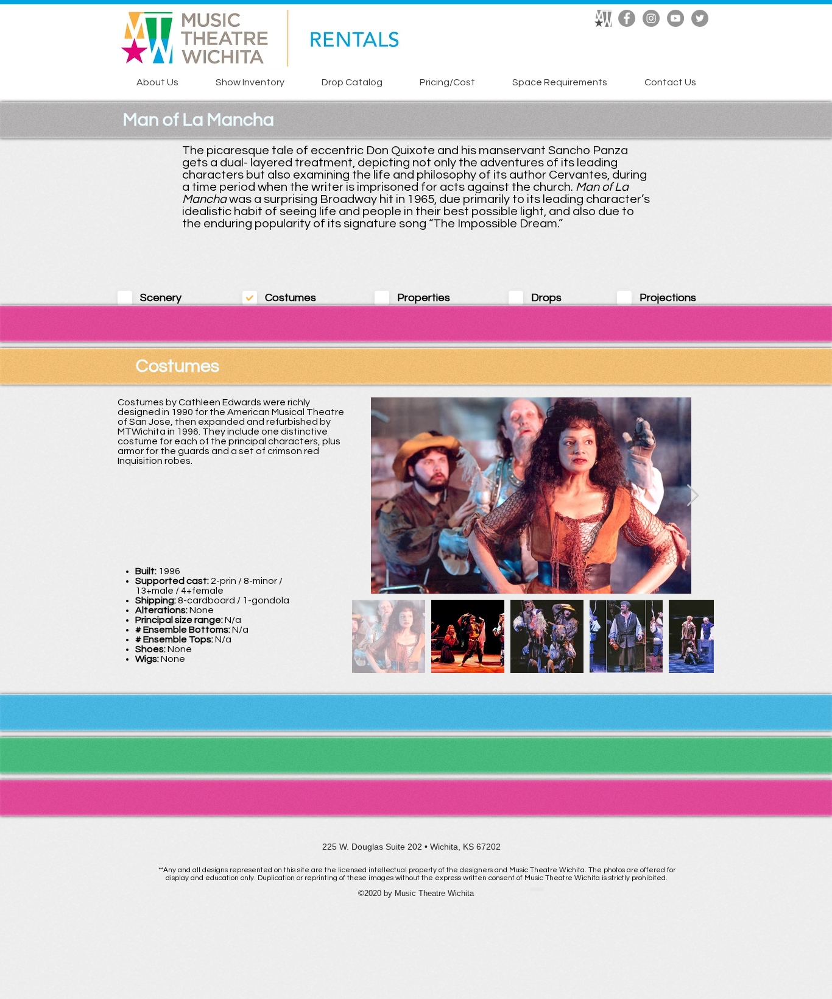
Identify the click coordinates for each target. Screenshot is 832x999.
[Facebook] (626, 18)
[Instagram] (651, 18)
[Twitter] (699, 18)
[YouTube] (675, 18)
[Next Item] (693, 496)
